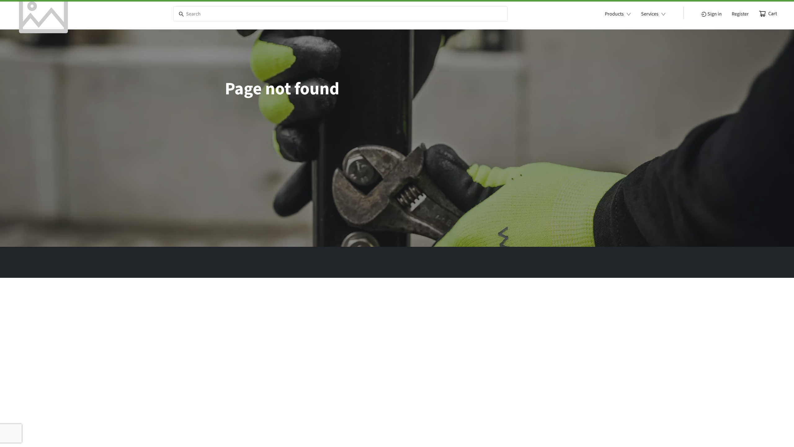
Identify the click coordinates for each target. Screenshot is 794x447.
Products (614, 14)
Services (649, 14)
